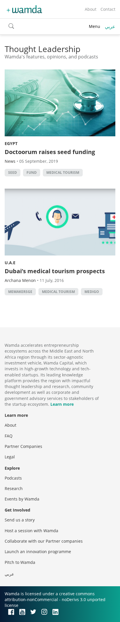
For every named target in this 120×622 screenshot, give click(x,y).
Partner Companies (23, 446)
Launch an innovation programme (38, 551)
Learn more (62, 404)
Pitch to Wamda (20, 562)
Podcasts (13, 478)
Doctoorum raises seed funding (50, 152)
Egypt (11, 143)
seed (12, 172)
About (90, 9)
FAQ (9, 436)
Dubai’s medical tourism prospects (55, 271)
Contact (107, 9)
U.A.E (10, 262)
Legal (10, 457)
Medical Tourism (62, 172)
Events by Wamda (22, 499)
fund (32, 172)
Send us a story (20, 520)
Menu (94, 26)
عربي (110, 26)
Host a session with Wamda (31, 530)
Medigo (91, 291)
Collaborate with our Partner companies (44, 541)
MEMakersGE (20, 291)
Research (14, 488)
